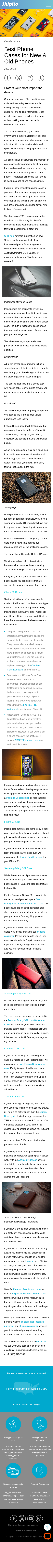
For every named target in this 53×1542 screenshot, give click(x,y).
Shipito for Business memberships (29, 1293)
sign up (30, 1261)
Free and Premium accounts (27, 1289)
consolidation (27, 1322)
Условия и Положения (26, 1531)
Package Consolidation (18, 798)
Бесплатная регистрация (26, 1404)
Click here (9, 236)
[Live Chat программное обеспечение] (47, 1536)
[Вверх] (47, 1527)
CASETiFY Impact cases (27, 740)
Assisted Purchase (27, 1160)
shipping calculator (28, 1326)
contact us (41, 1341)
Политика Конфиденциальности (23, 1525)
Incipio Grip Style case (31, 857)
